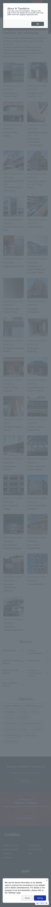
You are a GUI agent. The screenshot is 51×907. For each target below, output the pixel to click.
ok (37, 24)
